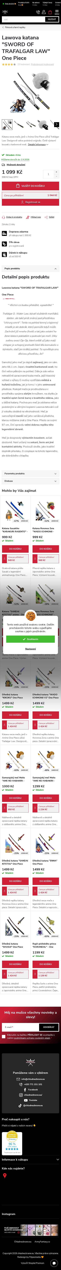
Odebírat (48, 1027)
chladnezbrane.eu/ (33, 1094)
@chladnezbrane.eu (33, 1105)
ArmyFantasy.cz (42, 1241)
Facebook (33, 1089)
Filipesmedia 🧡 (36, 1257)
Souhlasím (32, 639)
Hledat (52, 19)
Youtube (33, 1100)
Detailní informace (37, 144)
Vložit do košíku (33, 186)
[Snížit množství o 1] (56, 176)
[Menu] (57, 12)
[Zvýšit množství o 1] (56, 172)
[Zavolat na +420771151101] (38, 12)
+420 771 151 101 (33, 1084)
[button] (15, 556)
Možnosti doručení (16, 164)
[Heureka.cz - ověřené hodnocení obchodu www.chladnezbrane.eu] (12, 1143)
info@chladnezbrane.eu (33, 1079)
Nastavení (30, 649)
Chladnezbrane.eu (22, 1241)
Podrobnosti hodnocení (42, 64)
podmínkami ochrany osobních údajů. (32, 1038)
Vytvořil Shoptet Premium (32, 1263)
